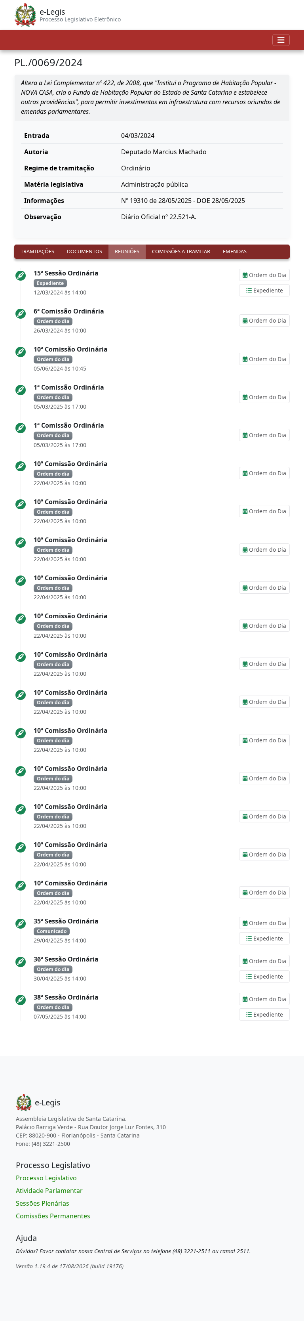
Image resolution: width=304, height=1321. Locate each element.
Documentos (84, 251)
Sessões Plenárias (42, 1203)
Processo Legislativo (46, 1178)
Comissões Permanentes (53, 1216)
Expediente (267, 290)
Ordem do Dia (266, 275)
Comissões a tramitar (181, 251)
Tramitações (37, 251)
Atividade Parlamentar (49, 1190)
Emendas (235, 251)
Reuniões (127, 251)
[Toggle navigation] (281, 40)
